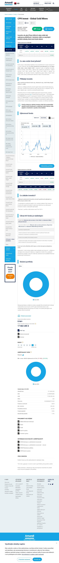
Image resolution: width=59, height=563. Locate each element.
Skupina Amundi (8, 484)
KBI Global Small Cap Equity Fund (9, 139)
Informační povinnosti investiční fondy (40, 496)
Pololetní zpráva (24, 433)
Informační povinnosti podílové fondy (40, 491)
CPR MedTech (9, 115)
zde (31, 94)
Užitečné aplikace (18, 480)
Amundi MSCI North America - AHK (9, 228)
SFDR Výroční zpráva (25, 451)
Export (52, 118)
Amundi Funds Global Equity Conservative (9, 192)
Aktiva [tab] (20, 266)
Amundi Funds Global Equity (9, 59)
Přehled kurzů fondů (9, 254)
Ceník (21, 427)
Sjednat (50, 29)
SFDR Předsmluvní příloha (26, 448)
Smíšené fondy (9, 42)
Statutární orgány (9, 491)
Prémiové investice (8, 248)
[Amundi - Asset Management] (9, 3)
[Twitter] (52, 484)
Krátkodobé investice (8, 27)
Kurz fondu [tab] (43, 117)
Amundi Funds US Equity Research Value (10, 216)
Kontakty (7, 489)
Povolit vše (37, 559)
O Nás (26, 9)
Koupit (39, 29)
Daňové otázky (29, 485)
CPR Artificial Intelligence (9, 75)
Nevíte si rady (29, 480)
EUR (21, 23)
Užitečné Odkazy (41, 9)
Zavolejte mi (10, 276)
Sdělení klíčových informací (27, 421)
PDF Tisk (22, 330)
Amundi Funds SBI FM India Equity (10, 64)
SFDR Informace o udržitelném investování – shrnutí (33, 445)
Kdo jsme (7, 482)
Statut (21, 424)
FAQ (27, 484)
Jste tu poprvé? (19, 484)
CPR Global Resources (8, 234)
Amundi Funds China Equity (9, 165)
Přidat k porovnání (26, 316)
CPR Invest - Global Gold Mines (10, 240)
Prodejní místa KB (9, 486)
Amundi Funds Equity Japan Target (9, 178)
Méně (7, 244)
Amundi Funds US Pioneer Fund (10, 70)
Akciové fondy (9, 49)
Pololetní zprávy (40, 487)
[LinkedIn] (50, 484)
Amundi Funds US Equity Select (10, 222)
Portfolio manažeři (9, 493)
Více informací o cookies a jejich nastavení (33, 554)
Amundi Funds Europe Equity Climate (9, 185)
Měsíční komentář (24, 334)
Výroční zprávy (40, 485)
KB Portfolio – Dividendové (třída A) (10, 126)
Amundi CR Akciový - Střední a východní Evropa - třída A (10, 158)
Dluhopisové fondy (8, 32)
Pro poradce (50, 9)
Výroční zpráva (23, 430)
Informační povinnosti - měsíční (39, 501)
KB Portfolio (8, 22)
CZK (32, 23)
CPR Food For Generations (9, 84)
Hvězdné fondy (18, 494)
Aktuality (39, 484)
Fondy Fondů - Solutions (9, 37)
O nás (6, 479)
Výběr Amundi (9, 19)
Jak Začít (21, 9)
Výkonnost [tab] (36, 117)
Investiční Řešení (8, 9)
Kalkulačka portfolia (8, 259)
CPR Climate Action (10, 80)
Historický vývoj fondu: (25, 123)
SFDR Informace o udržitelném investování (30, 442)
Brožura (22, 337)
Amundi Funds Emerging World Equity (9, 171)
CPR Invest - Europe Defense (9, 110)
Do (42, 124)
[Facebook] (48, 484)
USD (27, 23)
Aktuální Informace (33, 9)
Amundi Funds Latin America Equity (9, 204)
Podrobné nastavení (24, 559)
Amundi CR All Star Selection (10, 54)
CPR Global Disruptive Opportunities (9, 90)
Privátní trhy (8, 46)
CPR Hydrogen (9, 106)
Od (32, 124)
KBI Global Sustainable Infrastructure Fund (9, 146)
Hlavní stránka (8, 14)
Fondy (15, 9)
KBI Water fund (9, 152)
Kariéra (6, 487)
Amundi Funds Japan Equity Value (10, 198)
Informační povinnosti (41, 480)
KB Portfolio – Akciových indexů (9, 119)
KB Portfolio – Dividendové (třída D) (10, 133)
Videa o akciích (18, 492)
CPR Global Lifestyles (8, 96)
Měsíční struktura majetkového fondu (41, 506)
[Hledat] (53, 3)
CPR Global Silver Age (9, 101)
